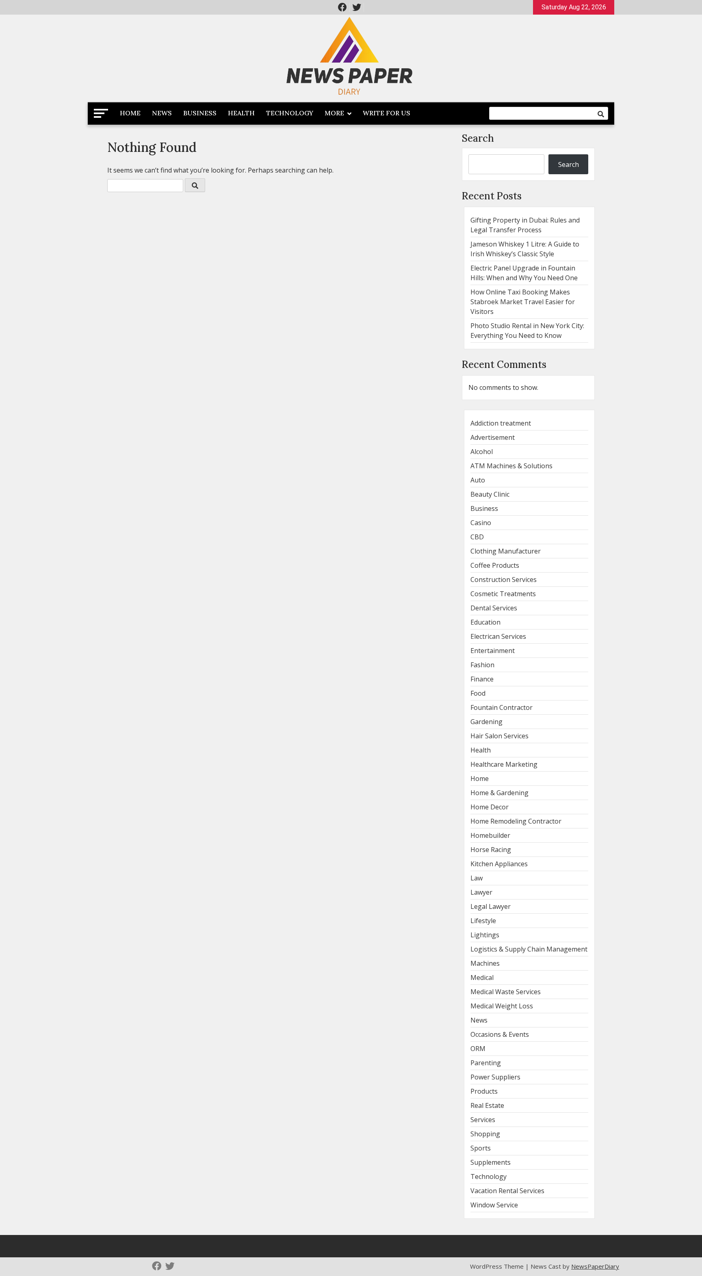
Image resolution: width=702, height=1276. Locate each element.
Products (484, 1091)
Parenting (485, 1062)
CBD (477, 536)
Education (485, 622)
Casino (480, 522)
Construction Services (503, 579)
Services (482, 1119)
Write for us (386, 113)
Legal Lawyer (490, 906)
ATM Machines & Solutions (511, 465)
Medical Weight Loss (501, 1005)
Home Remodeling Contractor (515, 821)
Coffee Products (494, 565)
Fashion (482, 664)
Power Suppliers (495, 1077)
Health (241, 113)
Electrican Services (498, 636)
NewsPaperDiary (595, 1266)
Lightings (484, 934)
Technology (289, 113)
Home (130, 113)
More (334, 113)
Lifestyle (483, 920)
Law (476, 878)
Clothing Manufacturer (505, 551)
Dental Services (493, 607)
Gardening (486, 721)
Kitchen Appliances (499, 863)
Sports (480, 1148)
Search (478, 138)
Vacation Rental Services (507, 1190)
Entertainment (492, 650)
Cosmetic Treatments (503, 593)
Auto (477, 480)
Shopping (485, 1133)
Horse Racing (490, 849)
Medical (482, 977)
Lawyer (481, 892)
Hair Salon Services (499, 735)
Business (200, 113)
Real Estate (487, 1105)
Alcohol (481, 451)
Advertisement (492, 437)
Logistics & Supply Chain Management (528, 949)
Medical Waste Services (505, 991)
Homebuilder (490, 835)
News (162, 113)
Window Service (494, 1204)
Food (477, 693)
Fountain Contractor (501, 707)
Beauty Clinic (489, 494)
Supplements (490, 1162)
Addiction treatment (500, 423)
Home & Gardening (499, 792)
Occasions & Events (499, 1034)
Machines (485, 963)
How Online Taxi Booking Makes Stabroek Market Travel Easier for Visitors (522, 302)
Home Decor (489, 806)
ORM (477, 1048)
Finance (482, 679)
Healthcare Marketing (503, 764)
